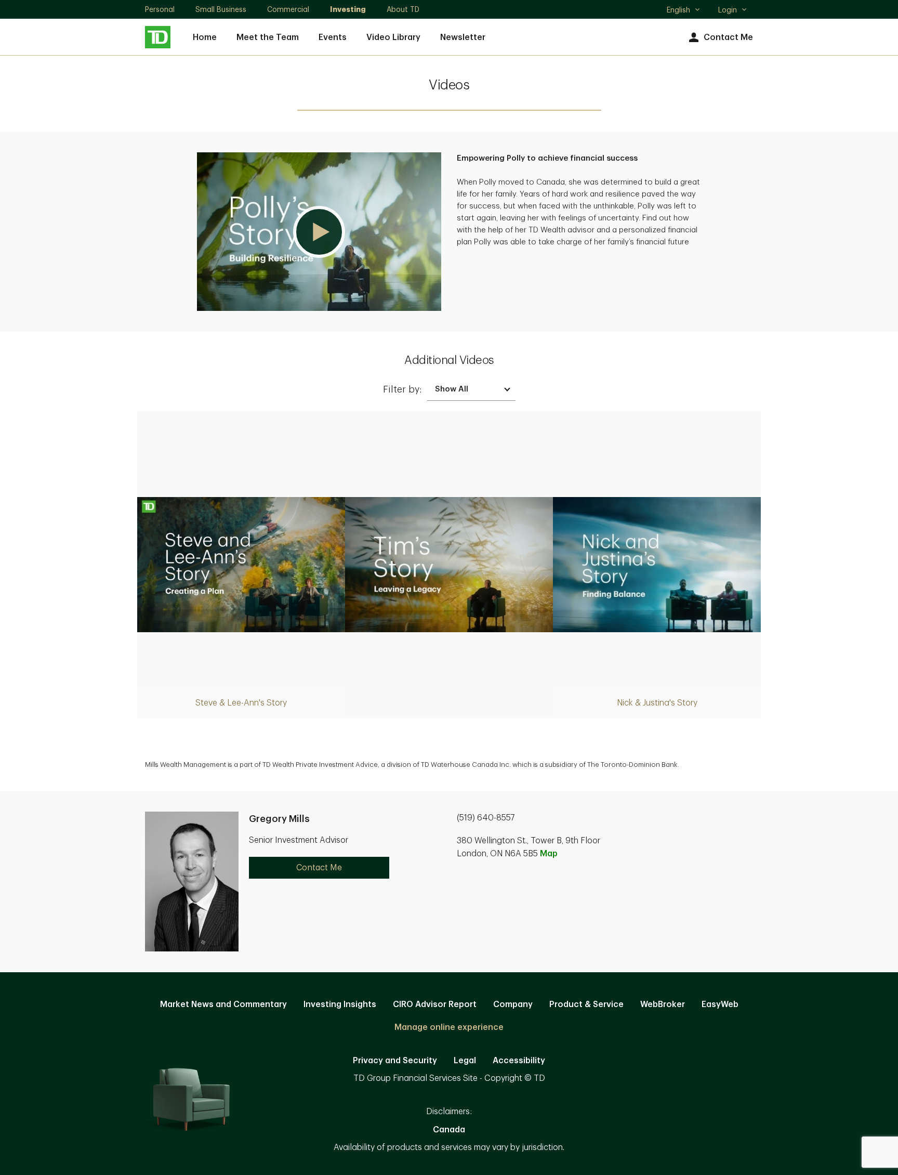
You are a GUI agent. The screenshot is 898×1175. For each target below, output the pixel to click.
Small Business (220, 9)
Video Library (393, 37)
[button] (319, 231)
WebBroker (662, 1004)
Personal (160, 9)
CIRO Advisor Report (435, 1004)
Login (727, 10)
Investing (348, 9)
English (683, 11)
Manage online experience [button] (449, 1027)
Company (513, 1004)
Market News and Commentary (223, 1004)
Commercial (288, 9)
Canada (449, 1130)
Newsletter (462, 37)
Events (333, 37)
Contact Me (728, 37)
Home (205, 37)
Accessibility (519, 1060)
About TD (403, 9)
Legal (465, 1060)
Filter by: (402, 389)
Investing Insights (339, 1004)
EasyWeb (720, 1004)
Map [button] (549, 854)
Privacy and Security (395, 1060)
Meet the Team (267, 37)
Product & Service (586, 1004)
